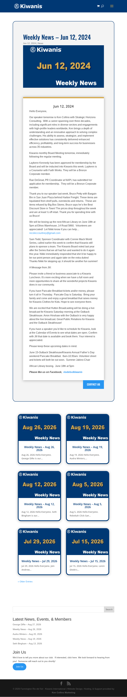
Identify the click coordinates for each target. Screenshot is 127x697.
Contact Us (93, 384)
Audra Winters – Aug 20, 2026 (27, 634)
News (40, 43)
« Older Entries (25, 581)
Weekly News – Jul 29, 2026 (39, 561)
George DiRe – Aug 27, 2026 (27, 624)
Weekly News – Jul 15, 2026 (87, 561)
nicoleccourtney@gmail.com (44, 233)
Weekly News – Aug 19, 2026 (87, 448)
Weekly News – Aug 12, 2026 (39, 505)
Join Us (19, 666)
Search (109, 609)
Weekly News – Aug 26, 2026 (39, 448)
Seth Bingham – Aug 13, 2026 (27, 643)
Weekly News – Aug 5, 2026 (87, 505)
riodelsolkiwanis (72, 372)
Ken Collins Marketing (63, 692)
